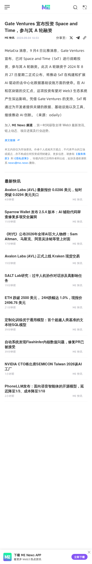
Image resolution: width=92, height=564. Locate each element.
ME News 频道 (22, 125)
